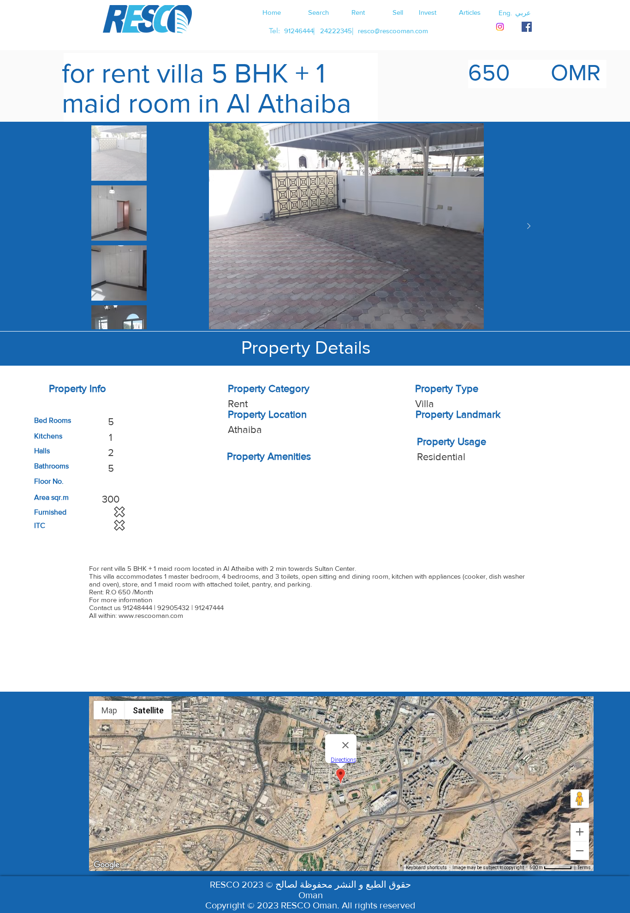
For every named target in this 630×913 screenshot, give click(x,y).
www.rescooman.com (151, 615)
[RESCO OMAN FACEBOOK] (527, 27)
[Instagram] (500, 27)
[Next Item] (528, 226)
